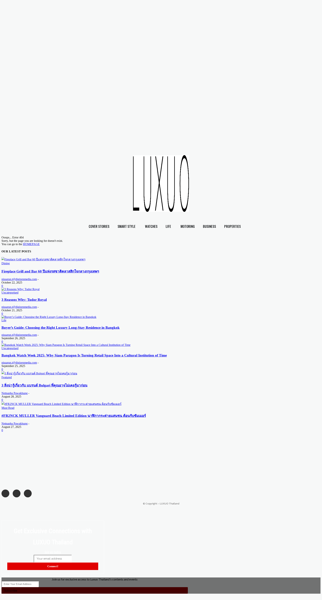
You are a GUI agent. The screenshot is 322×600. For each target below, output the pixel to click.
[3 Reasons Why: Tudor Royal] (20, 289)
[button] (312, 186)
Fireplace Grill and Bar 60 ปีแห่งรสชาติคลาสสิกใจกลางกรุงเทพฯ (50, 271)
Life (3, 320)
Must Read (7, 407)
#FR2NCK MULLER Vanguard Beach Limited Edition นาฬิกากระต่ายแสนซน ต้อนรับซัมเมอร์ (73, 416)
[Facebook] (238, 179)
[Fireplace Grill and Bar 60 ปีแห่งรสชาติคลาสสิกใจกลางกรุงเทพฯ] (43, 259)
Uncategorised (9, 292)
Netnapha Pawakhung (14, 393)
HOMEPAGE (31, 244)
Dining (5, 263)
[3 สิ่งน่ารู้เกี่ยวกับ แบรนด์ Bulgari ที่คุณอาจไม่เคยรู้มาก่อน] (39, 373)
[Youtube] (253, 179)
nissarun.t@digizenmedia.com (19, 279)
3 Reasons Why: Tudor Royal (24, 300)
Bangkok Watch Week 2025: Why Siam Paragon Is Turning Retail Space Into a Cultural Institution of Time (84, 355)
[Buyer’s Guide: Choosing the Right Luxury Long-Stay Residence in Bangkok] (48, 317)
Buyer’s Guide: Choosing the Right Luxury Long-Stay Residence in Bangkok (60, 328)
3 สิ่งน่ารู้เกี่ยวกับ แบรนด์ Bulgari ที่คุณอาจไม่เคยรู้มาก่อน (44, 385)
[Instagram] (246, 179)
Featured (6, 377)
